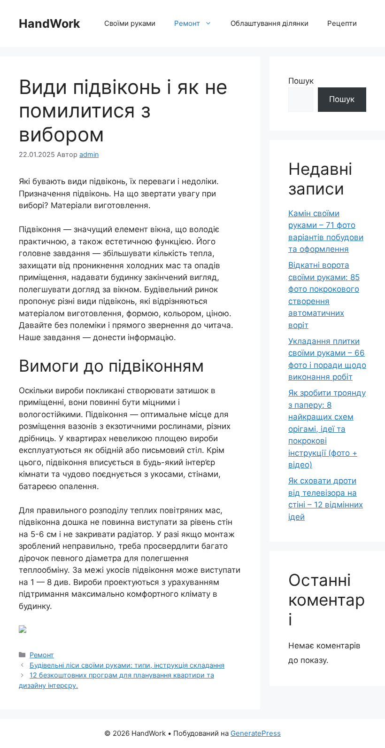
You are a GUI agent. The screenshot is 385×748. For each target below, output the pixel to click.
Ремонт (187, 23)
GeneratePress (256, 733)
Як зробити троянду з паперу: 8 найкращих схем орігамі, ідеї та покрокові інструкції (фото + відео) (327, 428)
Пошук (301, 81)
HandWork (49, 23)
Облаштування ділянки (269, 23)
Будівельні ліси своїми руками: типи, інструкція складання (127, 665)
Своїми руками (129, 23)
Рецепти (342, 23)
